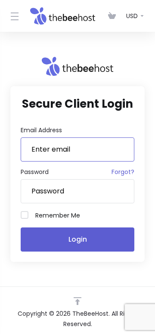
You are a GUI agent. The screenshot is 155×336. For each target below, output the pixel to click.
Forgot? (123, 172)
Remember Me (57, 215)
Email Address (41, 130)
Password (35, 172)
